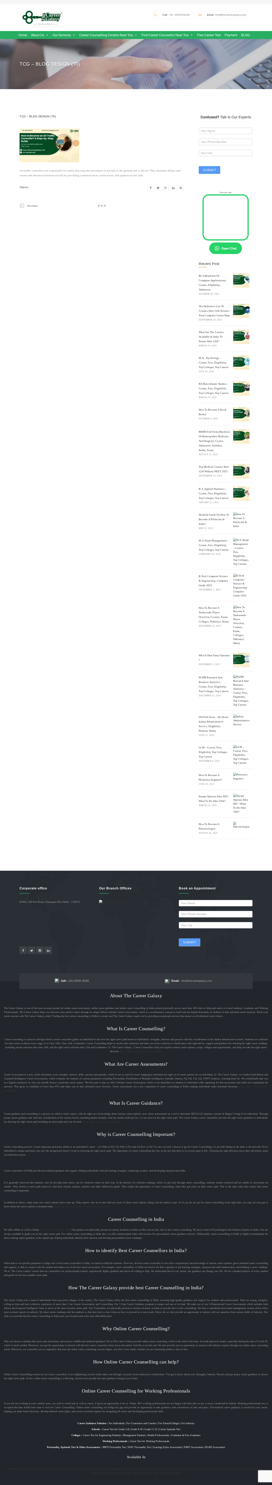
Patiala (175, 1469)
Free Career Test (209, 35)
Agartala (159, 1473)
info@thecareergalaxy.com (191, 980)
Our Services (62, 35)
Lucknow (52, 1469)
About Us (37, 35)
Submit (209, 170)
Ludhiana (125, 1473)
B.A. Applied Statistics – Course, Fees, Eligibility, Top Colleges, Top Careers (214, 493)
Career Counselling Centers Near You (106, 35)
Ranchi (95, 1473)
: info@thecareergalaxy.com (227, 15)
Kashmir (258, 1469)
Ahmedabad (75, 1469)
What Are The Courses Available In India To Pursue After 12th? (211, 337)
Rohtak (218, 1469)
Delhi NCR (14, 1469)
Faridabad (206, 1469)
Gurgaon (194, 1469)
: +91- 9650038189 (176, 15)
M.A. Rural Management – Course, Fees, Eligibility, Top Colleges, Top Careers (214, 545)
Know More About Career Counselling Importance (82, 1206)
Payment (231, 35)
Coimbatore (150, 1469)
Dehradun (146, 1473)
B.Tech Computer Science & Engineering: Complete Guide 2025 (213, 581)
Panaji (248, 1469)
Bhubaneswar (173, 1473)
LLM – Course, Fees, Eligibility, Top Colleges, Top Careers (213, 752)
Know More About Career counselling (141, 1051)
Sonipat (228, 1469)
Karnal (239, 1469)
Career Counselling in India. (56, 1229)
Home (23, 35)
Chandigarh (113, 1469)
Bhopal (105, 1473)
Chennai (126, 1469)
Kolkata (137, 1469)
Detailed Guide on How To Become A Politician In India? (214, 519)
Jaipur (63, 1469)
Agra (136, 1473)
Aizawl (114, 1473)
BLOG (245, 35)
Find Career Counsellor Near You (165, 35)
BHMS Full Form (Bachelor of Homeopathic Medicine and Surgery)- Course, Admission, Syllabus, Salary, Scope (214, 441)
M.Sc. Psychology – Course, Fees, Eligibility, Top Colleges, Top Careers (214, 362)
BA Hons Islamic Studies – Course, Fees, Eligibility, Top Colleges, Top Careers (214, 388)
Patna (184, 1469)
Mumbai (40, 1469)
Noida (101, 1469)
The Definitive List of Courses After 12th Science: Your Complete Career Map (214, 311)
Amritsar (164, 1469)
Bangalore (28, 1469)
